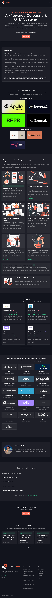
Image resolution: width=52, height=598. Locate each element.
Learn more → (6, 199)
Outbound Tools (26, 566)
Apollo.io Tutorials (27, 569)
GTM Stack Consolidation (28, 575)
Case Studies (41, 569)
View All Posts (26, 547)
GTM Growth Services (28, 588)
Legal (39, 577)
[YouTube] (4, 578)
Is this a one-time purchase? (26, 486)
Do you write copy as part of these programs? (26, 490)
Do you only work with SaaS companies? (26, 473)
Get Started (26, 36)
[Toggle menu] (49, 2)
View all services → (19, 286)
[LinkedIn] (2, 578)
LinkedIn (16, 454)
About (39, 566)
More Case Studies (26, 348)
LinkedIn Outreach (27, 577)
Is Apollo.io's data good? (26, 481)
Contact (40, 575)
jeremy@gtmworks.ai (32, 495)
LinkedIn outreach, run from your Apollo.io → (13, 271)
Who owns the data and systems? (26, 477)
